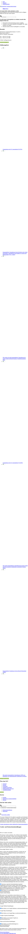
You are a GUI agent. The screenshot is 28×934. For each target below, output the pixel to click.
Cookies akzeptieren (4, 824)
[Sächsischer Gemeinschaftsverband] (8, 6)
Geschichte (5, 786)
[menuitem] (15, 1)
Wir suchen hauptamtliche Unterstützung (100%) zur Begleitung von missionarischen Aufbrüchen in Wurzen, (15, 775)
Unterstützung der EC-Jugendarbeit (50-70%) (12, 149)
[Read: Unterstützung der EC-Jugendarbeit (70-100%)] (4, 361)
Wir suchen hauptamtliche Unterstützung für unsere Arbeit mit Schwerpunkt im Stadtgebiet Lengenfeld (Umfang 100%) (15, 567)
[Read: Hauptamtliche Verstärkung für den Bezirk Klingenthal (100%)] (4, 569)
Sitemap (4, 800)
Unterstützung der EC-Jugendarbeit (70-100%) (13, 462)
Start (4, 1)
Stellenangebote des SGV (8, 788)
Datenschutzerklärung (4, 932)
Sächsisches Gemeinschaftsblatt (9, 798)
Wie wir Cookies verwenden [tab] (6, 832)
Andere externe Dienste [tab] (5, 892)
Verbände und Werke (7, 787)
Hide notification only (11, 933)
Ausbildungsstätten (7, 789)
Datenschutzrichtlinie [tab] (4, 926)
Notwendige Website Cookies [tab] (6, 849)
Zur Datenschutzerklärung (22, 824)
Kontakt (4, 797)
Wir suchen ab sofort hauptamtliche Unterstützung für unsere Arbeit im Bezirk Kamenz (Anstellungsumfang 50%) (14, 359)
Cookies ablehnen (12, 824)
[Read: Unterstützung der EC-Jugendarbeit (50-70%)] (4, 48)
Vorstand (5, 783)
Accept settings (3, 933)
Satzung (4, 785)
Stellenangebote (6, 4)
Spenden (4, 2)
